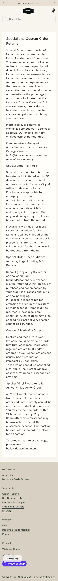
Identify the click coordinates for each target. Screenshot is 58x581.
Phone (5, 534)
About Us (7, 475)
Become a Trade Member (16, 529)
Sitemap (7, 510)
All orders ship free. (29, 3)
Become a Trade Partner (15, 479)
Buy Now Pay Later (12, 498)
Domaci (28, 576)
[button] (52, 11)
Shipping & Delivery (13, 506)
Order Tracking (10, 493)
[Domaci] (28, 11)
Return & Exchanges (13, 502)
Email (5, 525)
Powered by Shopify (44, 576)
